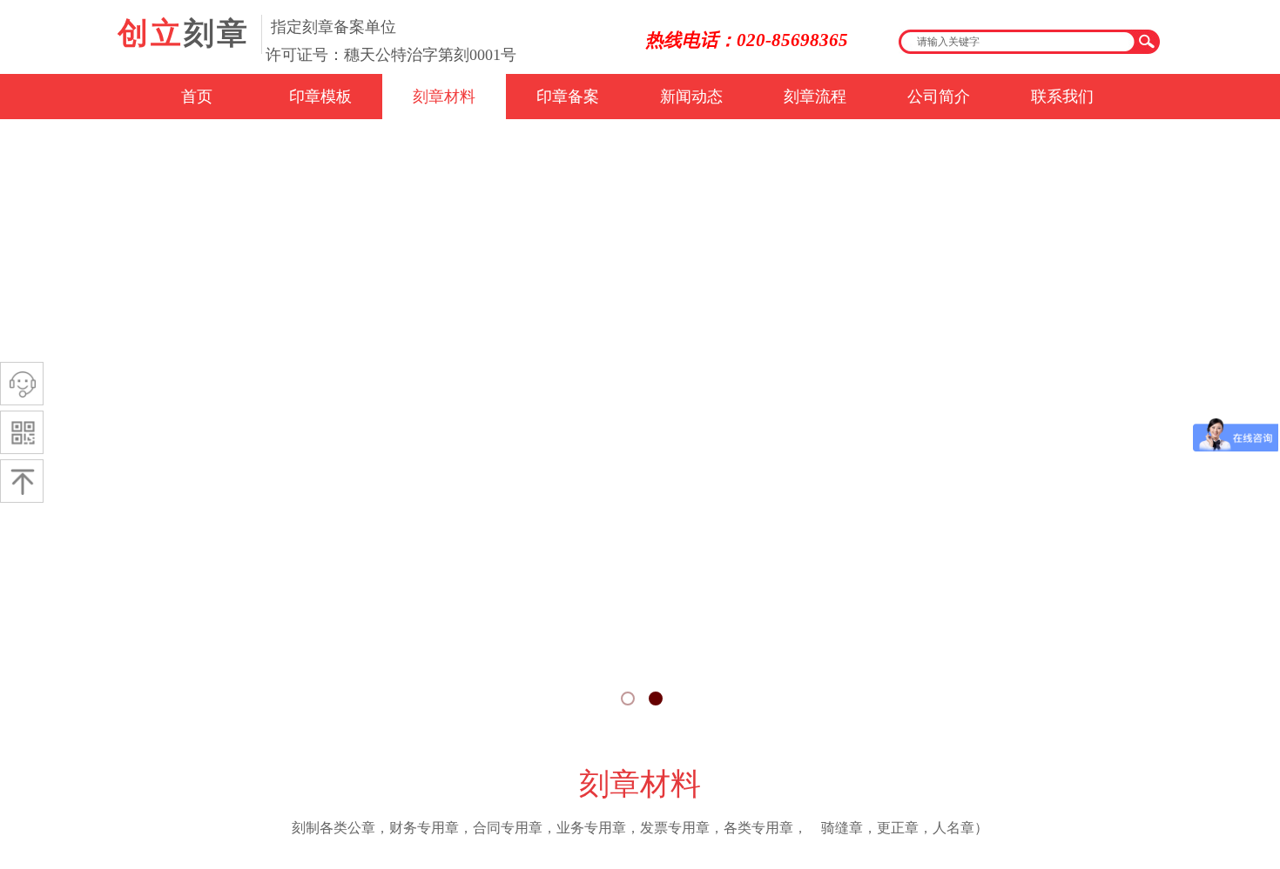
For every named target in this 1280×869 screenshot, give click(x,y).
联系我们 (1062, 96)
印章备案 (567, 96)
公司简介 (938, 96)
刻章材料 (444, 96)
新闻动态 (691, 96)
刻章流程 (815, 96)
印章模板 (320, 96)
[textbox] (1016, 42)
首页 (196, 96)
